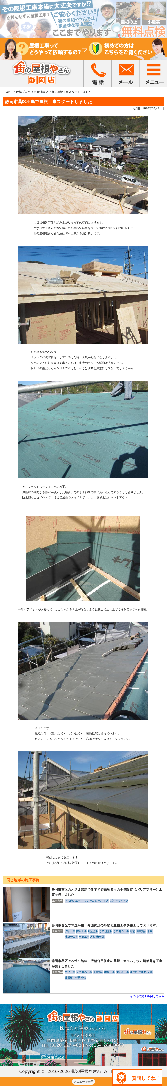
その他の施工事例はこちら (147, 996)
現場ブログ (23, 91)
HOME (8, 91)
